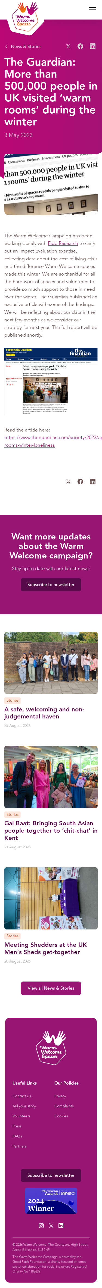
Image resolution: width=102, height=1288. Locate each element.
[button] (91, 9)
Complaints (64, 1106)
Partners (20, 1146)
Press (17, 1126)
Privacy (60, 1096)
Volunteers (21, 1116)
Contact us (22, 1096)
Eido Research (63, 243)
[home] (23, 10)
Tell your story (24, 1106)
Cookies (61, 1116)
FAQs (17, 1136)
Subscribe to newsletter (51, 584)
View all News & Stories (51, 988)
